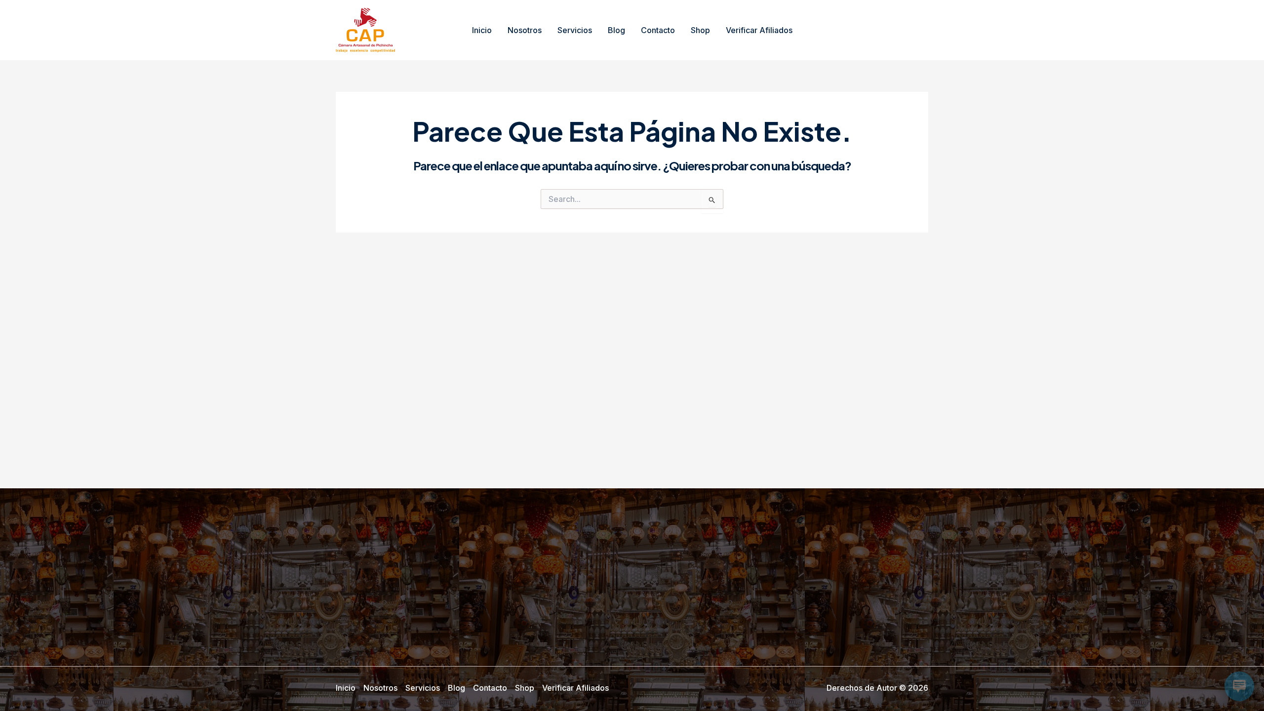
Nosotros (525, 30)
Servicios (574, 30)
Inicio (482, 30)
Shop (700, 30)
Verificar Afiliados (759, 30)
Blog (616, 30)
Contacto (658, 30)
